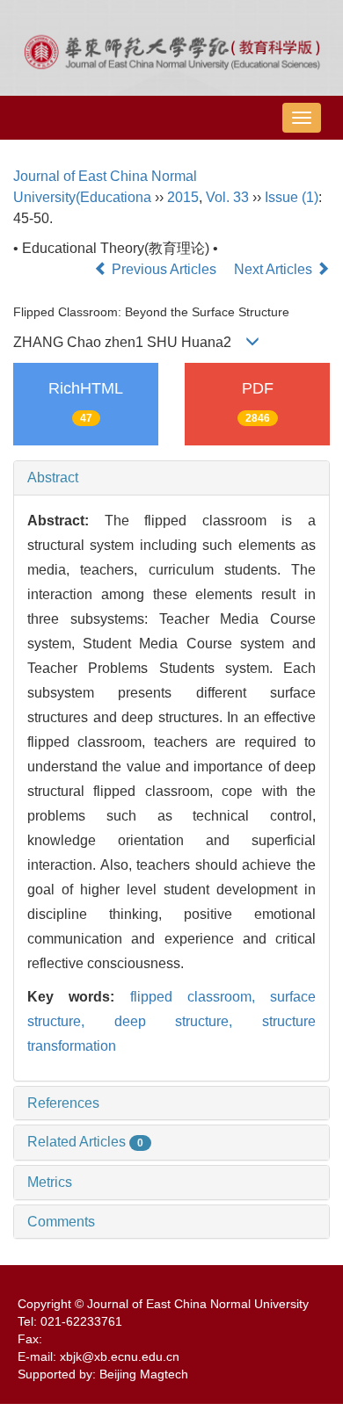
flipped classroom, (200, 996)
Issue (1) (291, 197)
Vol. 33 (227, 197)
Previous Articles (164, 269)
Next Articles (275, 269)
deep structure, (188, 1021)
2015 (183, 197)
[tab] (171, 478)
